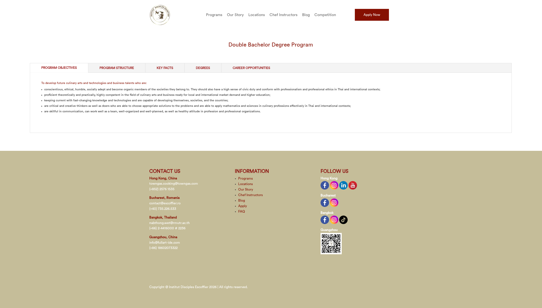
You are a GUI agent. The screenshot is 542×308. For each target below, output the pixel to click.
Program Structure (117, 68)
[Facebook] (325, 185)
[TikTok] (343, 219)
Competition (325, 15)
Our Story (235, 15)
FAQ (241, 211)
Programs (214, 15)
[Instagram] (334, 185)
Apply (242, 206)
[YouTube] (352, 185)
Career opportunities (251, 68)
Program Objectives (59, 67)
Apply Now (372, 14)
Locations (256, 15)
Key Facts (165, 68)
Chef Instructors (283, 15)
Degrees (203, 68)
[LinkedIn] (343, 185)
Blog (306, 15)
